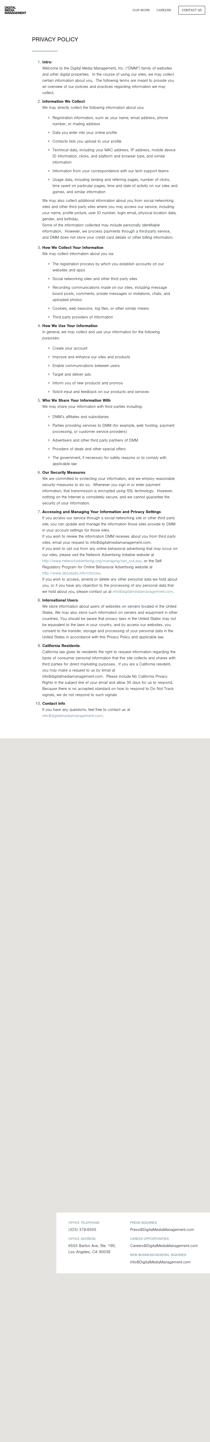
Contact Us (192, 10)
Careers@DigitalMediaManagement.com (164, 1245)
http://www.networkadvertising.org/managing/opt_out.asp (92, 560)
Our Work (142, 10)
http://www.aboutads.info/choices (71, 573)
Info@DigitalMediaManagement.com (160, 1262)
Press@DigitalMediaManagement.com (162, 1229)
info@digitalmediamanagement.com (143, 591)
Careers (163, 10)
